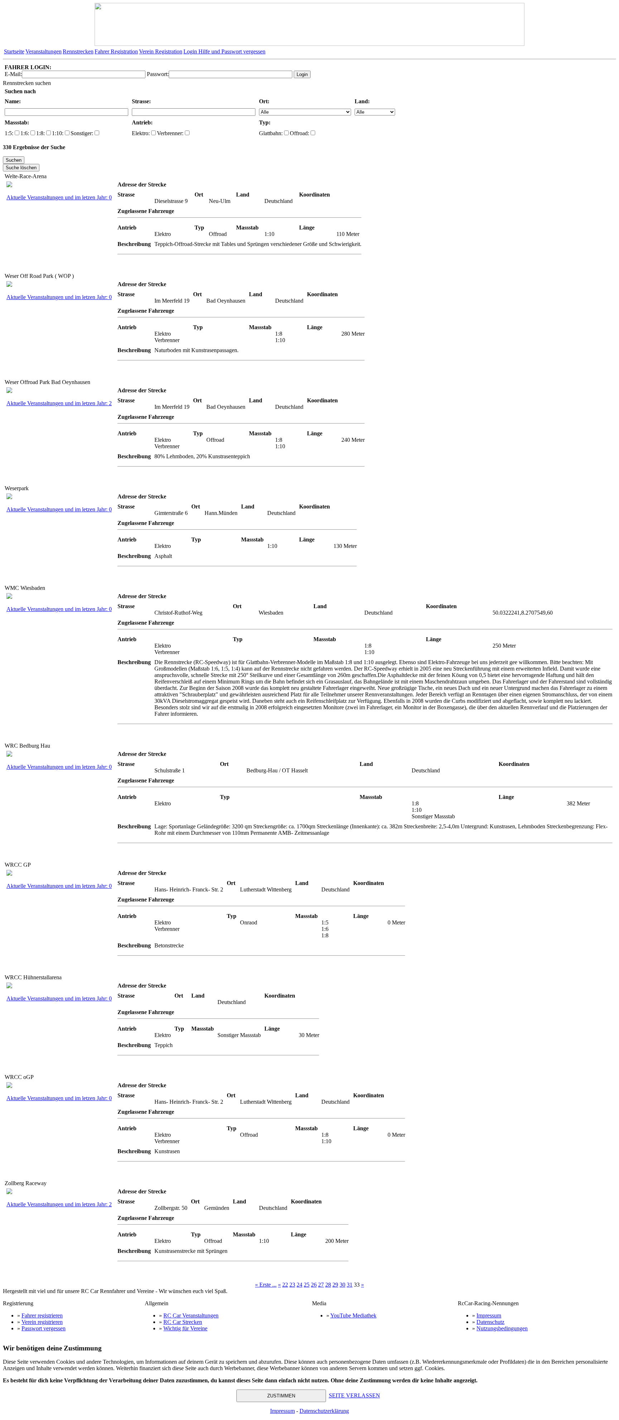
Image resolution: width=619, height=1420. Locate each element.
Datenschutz (490, 1322)
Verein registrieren (42, 1322)
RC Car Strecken (182, 1322)
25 (307, 1285)
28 (328, 1285)
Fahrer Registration (116, 51)
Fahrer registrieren (42, 1315)
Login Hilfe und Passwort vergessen (224, 51)
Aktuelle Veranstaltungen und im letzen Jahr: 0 (59, 197)
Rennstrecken (78, 51)
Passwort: (158, 74)
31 (349, 1285)
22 (285, 1285)
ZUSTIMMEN (281, 1395)
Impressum (488, 1315)
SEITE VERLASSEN (354, 1395)
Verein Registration (160, 51)
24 (299, 1285)
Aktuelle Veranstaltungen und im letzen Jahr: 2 (59, 403)
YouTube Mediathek (353, 1315)
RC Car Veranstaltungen (191, 1315)
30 (342, 1285)
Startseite (14, 51)
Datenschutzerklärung (324, 1411)
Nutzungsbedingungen (502, 1328)
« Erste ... (266, 1285)
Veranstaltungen (43, 51)
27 (321, 1285)
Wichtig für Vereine (185, 1328)
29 (335, 1285)
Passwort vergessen (43, 1328)
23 (292, 1285)
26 (314, 1285)
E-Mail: (13, 74)
